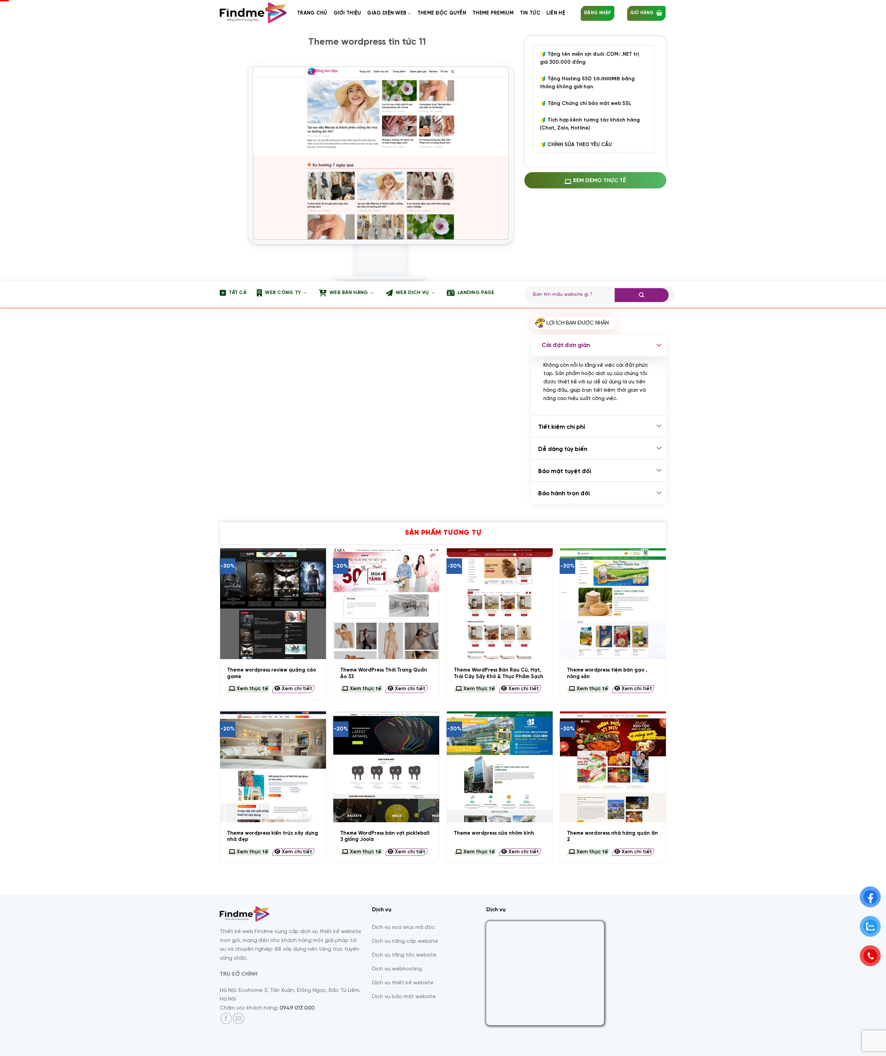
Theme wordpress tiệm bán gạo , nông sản (607, 673)
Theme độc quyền (441, 13)
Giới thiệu (347, 13)
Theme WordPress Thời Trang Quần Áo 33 (383, 673)
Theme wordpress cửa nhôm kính (494, 833)
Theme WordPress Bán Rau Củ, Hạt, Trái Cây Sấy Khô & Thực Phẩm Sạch (498, 673)
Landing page (476, 292)
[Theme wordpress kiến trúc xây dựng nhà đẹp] (273, 766)
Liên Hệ (555, 13)
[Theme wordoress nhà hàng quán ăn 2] (613, 766)
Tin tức (530, 13)
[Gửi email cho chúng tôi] (238, 1018)
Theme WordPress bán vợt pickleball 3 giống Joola (385, 837)
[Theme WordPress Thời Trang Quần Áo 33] (386, 603)
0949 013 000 (297, 1008)
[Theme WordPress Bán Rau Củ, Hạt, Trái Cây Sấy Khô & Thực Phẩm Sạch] (500, 603)
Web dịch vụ (412, 292)
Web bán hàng (348, 292)
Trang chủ (312, 13)
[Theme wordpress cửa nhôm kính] (500, 766)
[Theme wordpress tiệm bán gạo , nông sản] (613, 603)
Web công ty (283, 292)
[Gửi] (642, 295)
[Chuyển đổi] (658, 345)
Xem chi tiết (296, 689)
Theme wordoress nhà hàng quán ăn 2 (612, 837)
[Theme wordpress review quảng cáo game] (273, 603)
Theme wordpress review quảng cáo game (271, 673)
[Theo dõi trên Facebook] (226, 1018)
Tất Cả (237, 292)
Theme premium (493, 13)
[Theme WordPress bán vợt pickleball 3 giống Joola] (386, 766)
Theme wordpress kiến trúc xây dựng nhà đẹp (272, 837)
